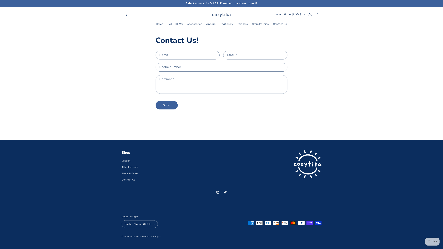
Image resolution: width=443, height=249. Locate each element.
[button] (126, 15)
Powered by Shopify (150, 237)
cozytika (134, 237)
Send (166, 105)
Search (126, 161)
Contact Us (128, 180)
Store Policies (130, 173)
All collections (130, 167)
